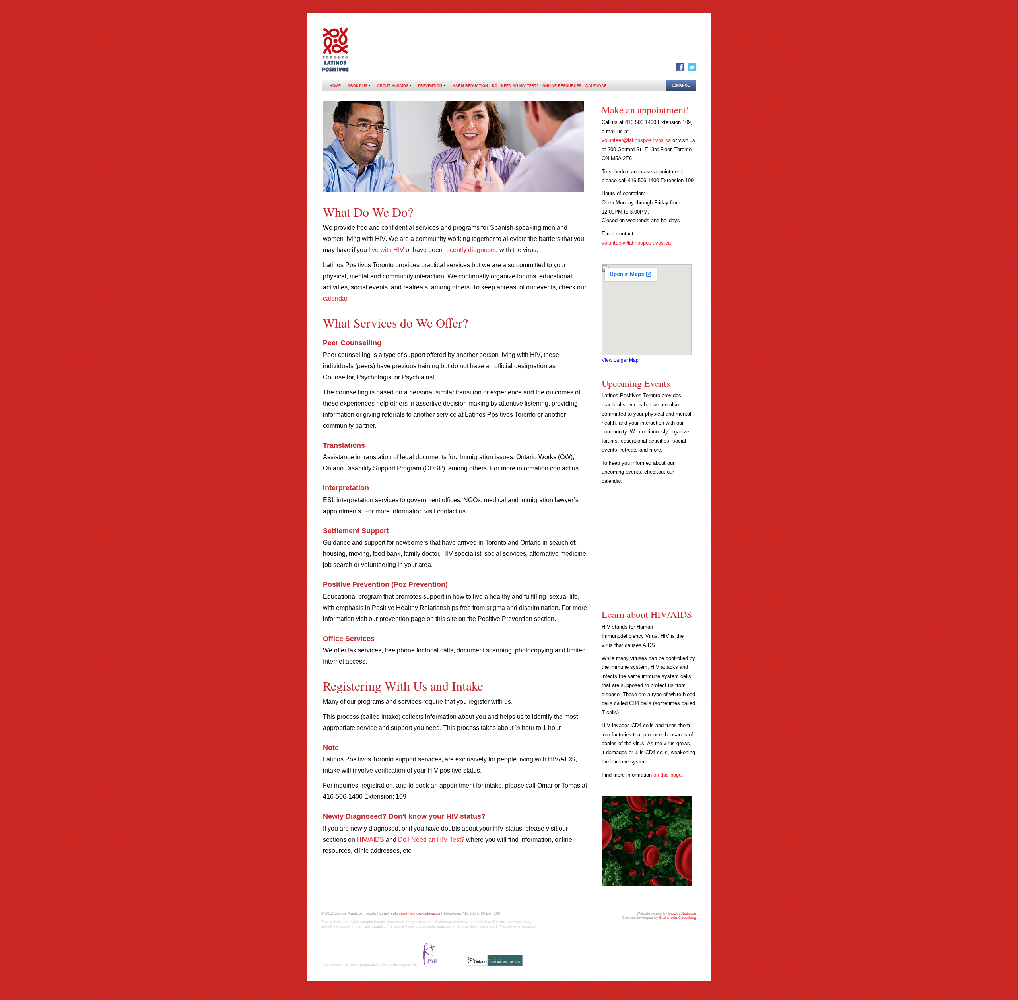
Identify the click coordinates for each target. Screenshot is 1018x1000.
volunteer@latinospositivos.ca (636, 140)
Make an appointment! (645, 109)
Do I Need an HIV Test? (431, 839)
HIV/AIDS (370, 839)
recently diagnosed (471, 250)
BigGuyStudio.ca (682, 913)
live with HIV (387, 250)
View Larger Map (620, 360)
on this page (667, 775)
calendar (335, 298)
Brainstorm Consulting (677, 918)
